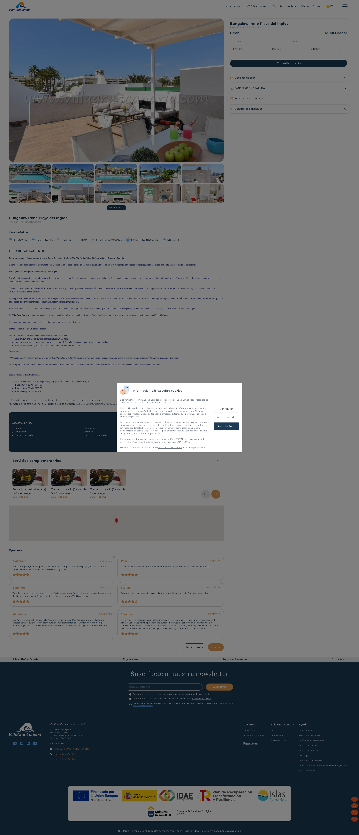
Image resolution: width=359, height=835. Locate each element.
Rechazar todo (226, 417)
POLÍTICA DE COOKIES (170, 447)
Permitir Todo (226, 426)
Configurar (226, 408)
